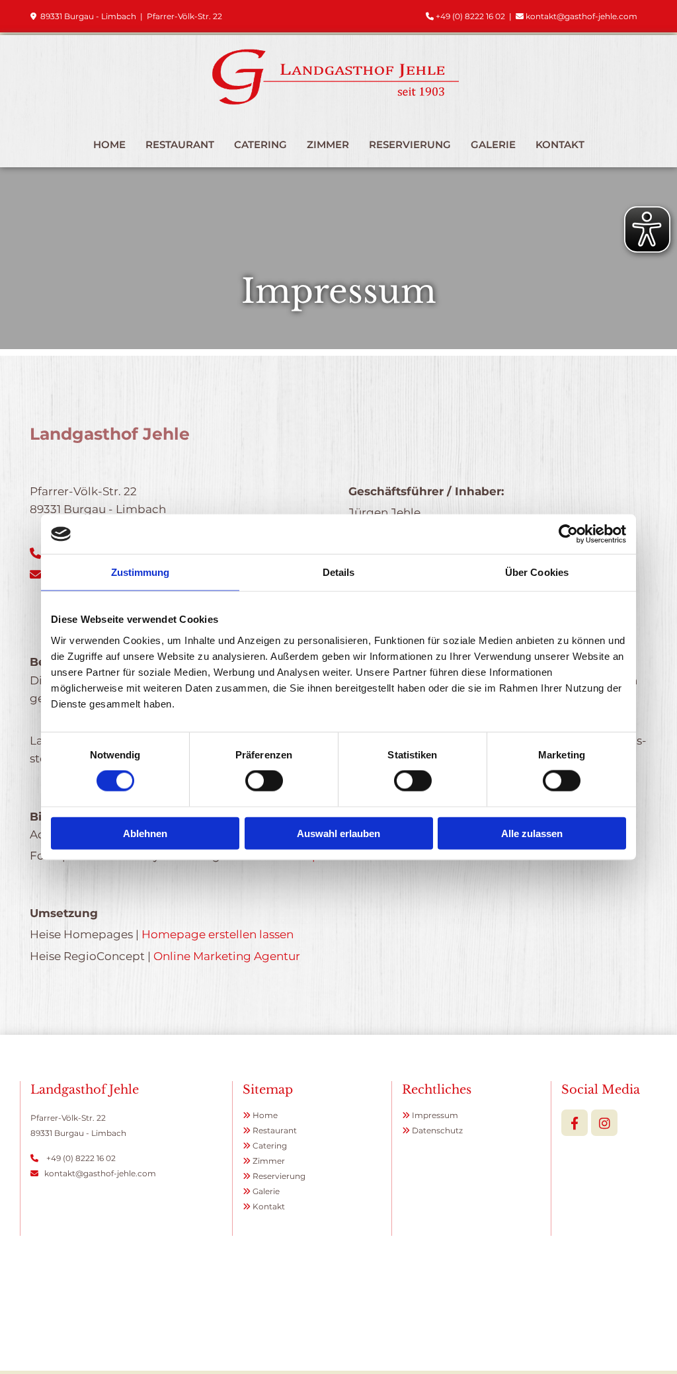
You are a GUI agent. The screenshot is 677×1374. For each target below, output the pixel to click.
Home (109, 144)
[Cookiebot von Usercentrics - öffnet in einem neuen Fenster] (568, 534)
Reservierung (410, 144)
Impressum (435, 1115)
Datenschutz (437, 1130)
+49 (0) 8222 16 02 (470, 16)
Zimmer (328, 144)
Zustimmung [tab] (140, 572)
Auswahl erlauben (338, 832)
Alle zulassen (532, 832)
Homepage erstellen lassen (217, 934)
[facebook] (574, 1123)
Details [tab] (339, 572)
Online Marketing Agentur (226, 956)
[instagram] (604, 1123)
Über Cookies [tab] (537, 572)
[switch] (264, 780)
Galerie (493, 144)
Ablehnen (145, 832)
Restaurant (179, 144)
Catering (260, 144)
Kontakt (560, 144)
